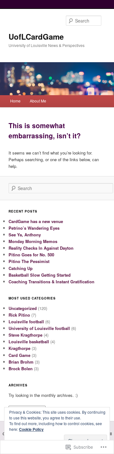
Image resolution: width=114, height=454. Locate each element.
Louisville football (26, 322)
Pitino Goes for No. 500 (31, 255)
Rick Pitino (19, 315)
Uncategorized (23, 308)
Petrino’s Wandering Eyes (34, 228)
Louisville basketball (29, 342)
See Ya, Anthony (25, 235)
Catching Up (21, 268)
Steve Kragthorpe (25, 335)
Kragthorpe (19, 348)
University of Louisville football (39, 328)
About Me (38, 100)
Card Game (19, 355)
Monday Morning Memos (33, 241)
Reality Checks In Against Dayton (41, 248)
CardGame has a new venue (36, 221)
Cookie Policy (31, 429)
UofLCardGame (36, 36)
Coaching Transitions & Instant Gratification (51, 282)
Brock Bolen (21, 368)
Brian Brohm (21, 362)
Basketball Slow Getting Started (40, 275)
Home (15, 100)
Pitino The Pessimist (29, 261)
